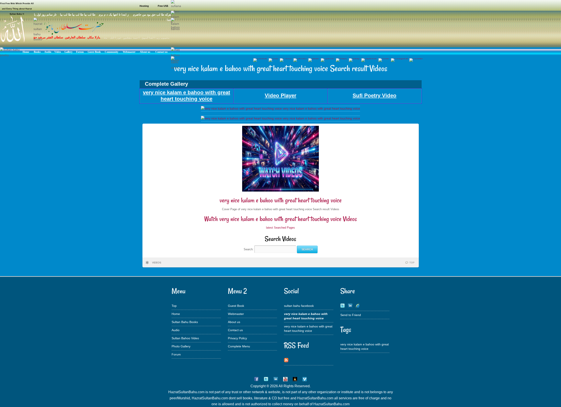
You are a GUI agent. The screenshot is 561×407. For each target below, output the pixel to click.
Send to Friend (350, 315)
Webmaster (236, 314)
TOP (411, 262)
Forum (176, 354)
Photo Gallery (181, 346)
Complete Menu (239, 346)
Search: (249, 249)
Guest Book (236, 305)
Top (174, 305)
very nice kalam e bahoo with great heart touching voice (281, 200)
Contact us (235, 330)
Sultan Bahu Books (185, 322)
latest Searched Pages (280, 227)
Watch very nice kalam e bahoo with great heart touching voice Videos (280, 218)
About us (234, 322)
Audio (175, 330)
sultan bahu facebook (299, 305)
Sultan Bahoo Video (185, 338)
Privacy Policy (237, 338)
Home (176, 314)
